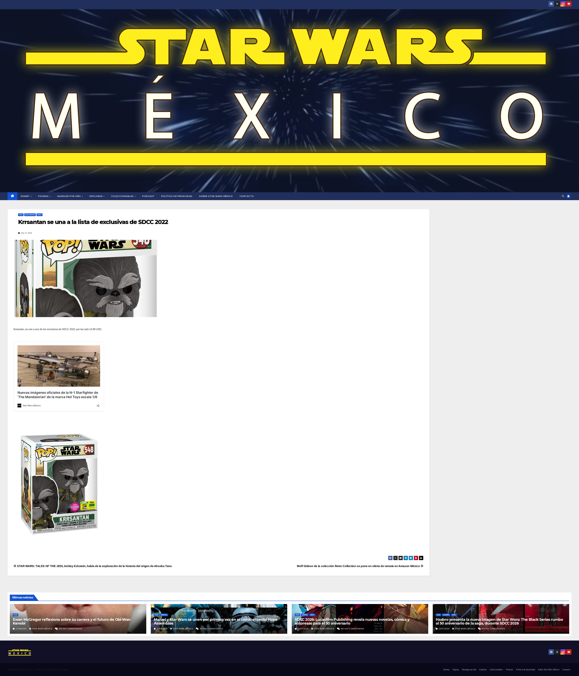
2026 (15, 615)
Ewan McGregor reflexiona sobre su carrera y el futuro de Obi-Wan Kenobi (71, 621)
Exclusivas (30, 215)
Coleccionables (122, 196)
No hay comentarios (70, 629)
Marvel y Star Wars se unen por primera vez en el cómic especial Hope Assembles (215, 621)
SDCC (39, 215)
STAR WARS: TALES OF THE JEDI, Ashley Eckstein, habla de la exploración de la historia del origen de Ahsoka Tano (94, 566)
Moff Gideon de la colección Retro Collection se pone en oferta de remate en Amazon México (358, 566)
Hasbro (446, 615)
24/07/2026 (444, 629)
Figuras (43, 196)
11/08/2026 (162, 629)
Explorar (96, 196)
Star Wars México (42, 629)
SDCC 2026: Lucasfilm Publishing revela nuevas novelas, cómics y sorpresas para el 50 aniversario (352, 621)
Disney (25, 196)
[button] (563, 196)
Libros (305, 615)
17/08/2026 (21, 629)
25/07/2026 (303, 629)
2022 (21, 215)
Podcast (148, 196)
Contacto (246, 196)
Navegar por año (69, 196)
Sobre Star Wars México (216, 196)
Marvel (164, 615)
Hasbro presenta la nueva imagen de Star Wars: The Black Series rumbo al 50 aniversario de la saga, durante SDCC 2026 (499, 621)
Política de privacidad (176, 196)
